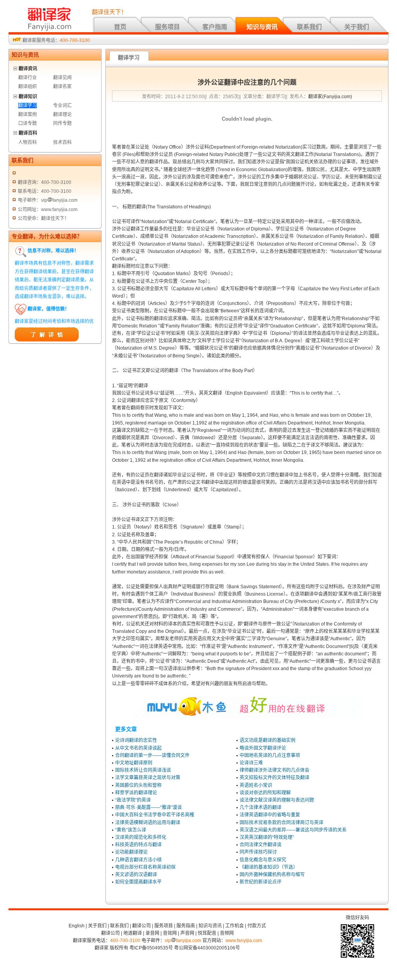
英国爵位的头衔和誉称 (138, 785)
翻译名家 (62, 86)
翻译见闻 (62, 77)
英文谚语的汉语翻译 (136, 874)
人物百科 (27, 142)
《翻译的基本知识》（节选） (269, 867)
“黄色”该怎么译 (130, 830)
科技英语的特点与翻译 (138, 844)
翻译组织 (27, 86)
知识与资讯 (262, 27)
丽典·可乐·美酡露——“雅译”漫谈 (148, 807)
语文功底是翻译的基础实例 (267, 740)
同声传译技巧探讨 (258, 852)
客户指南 (214, 27)
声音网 (187, 933)
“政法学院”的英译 (133, 800)
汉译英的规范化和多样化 (140, 837)
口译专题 (27, 123)
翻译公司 (141, 926)
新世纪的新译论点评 (260, 882)
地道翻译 (132, 933)
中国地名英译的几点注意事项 (270, 755)
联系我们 (309, 27)
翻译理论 (62, 114)
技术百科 (62, 142)
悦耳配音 (207, 933)
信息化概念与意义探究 (263, 860)
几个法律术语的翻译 (260, 807)
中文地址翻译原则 (133, 763)
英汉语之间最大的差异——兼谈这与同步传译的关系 (293, 830)
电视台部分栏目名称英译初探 (145, 867)
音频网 (227, 933)
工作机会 (234, 926)
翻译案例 (27, 114)
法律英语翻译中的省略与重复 (270, 815)
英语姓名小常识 (256, 785)
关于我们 (356, 27)
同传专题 (62, 123)
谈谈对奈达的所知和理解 (265, 792)
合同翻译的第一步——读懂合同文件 (152, 755)
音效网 (170, 933)
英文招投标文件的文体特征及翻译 (274, 777)
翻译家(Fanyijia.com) (330, 96)
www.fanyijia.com (244, 940)
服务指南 (185, 926)
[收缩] (16, 67)
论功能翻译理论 (131, 852)
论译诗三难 (251, 763)
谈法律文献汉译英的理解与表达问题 (277, 800)
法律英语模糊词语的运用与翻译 (147, 822)
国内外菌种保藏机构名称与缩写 (272, 874)
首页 (120, 27)
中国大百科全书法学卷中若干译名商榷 (154, 815)
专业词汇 (62, 105)
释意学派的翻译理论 (136, 792)
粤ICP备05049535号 (151, 948)
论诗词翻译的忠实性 (136, 740)
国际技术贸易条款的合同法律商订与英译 (281, 822)
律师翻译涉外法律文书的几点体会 (274, 770)
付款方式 (256, 926)
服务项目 (167, 27)
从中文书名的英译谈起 (138, 748)
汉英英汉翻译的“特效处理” (267, 837)
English (77, 926)
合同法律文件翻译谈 (260, 844)
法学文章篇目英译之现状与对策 (147, 777)
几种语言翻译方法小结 (138, 860)
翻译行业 (27, 77)
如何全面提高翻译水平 (138, 882)
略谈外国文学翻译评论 (263, 748)
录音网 (152, 933)
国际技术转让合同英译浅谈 (143, 770)
